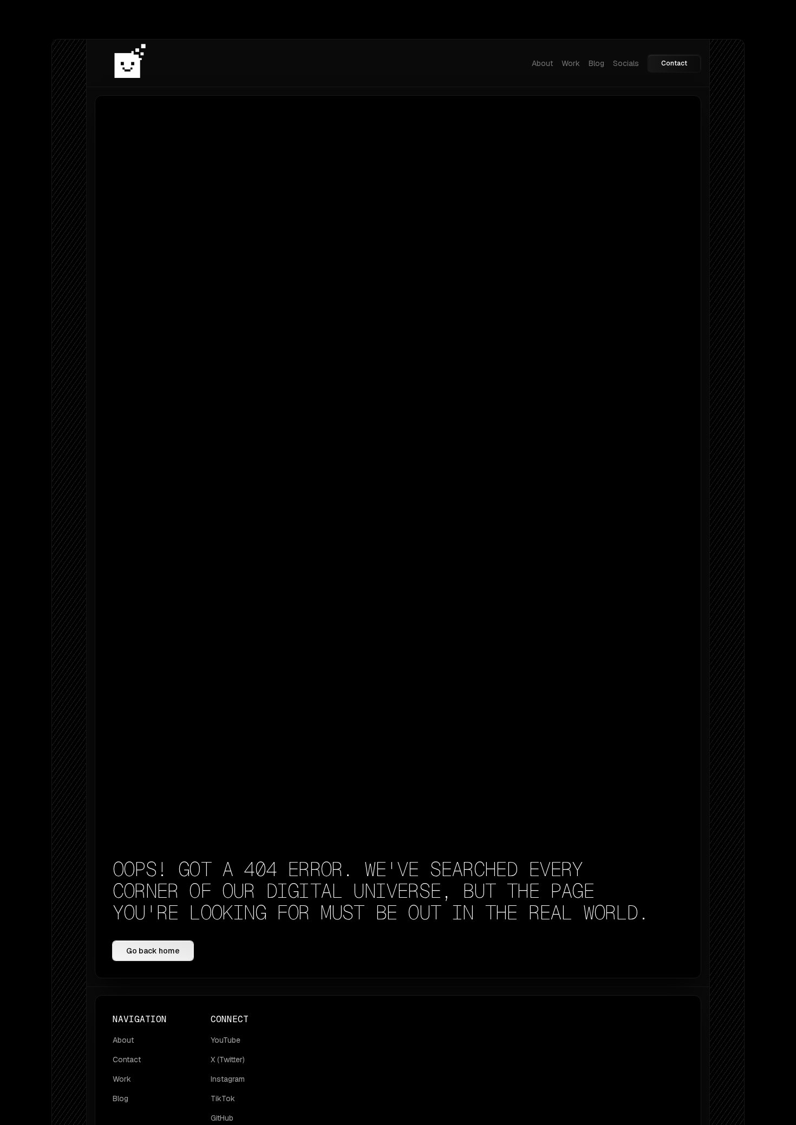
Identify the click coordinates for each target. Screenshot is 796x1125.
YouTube (225, 1040)
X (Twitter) (228, 1059)
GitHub (222, 1118)
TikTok (223, 1098)
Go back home (153, 951)
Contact (674, 63)
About (542, 63)
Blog (596, 63)
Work (571, 63)
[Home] (130, 63)
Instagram (228, 1079)
